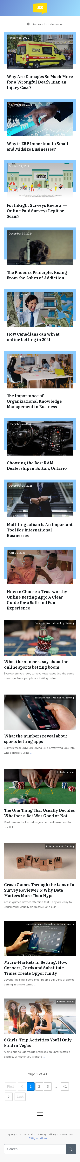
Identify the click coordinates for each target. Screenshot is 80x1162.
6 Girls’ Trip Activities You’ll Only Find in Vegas (38, 1042)
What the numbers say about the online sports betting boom (36, 664)
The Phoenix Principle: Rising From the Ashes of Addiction (40, 256)
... (58, 678)
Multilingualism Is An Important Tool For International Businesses (40, 512)
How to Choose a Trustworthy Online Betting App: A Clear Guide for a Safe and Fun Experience (40, 581)
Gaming (69, 846)
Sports (70, 924)
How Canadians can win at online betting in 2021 (40, 318)
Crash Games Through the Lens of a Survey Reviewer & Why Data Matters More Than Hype (39, 889)
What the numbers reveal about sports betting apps (35, 738)
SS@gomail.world (40, 1138)
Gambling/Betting (63, 623)
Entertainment (43, 623)
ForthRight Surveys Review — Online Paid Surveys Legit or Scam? (40, 192)
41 (65, 1086)
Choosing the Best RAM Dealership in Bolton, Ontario (40, 447)
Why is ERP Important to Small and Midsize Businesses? (40, 128)
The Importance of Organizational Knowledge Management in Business (40, 383)
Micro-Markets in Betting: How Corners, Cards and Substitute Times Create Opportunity (36, 967)
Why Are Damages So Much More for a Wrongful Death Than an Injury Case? (40, 64)
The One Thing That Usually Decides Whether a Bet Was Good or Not (39, 812)
